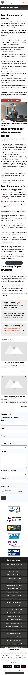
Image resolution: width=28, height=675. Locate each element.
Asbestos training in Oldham (14, 574)
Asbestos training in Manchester (14, 564)
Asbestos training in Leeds (14, 616)
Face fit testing (4, 173)
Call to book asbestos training (11, 100)
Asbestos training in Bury (14, 568)
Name (3, 420)
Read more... (24, 371)
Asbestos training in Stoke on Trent (14, 647)
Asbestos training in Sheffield (14, 637)
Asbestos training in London (14, 630)
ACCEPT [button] (17, 666)
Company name (5, 478)
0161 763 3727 (10, 332)
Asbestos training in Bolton (14, 602)
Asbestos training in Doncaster (14, 633)
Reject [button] (23, 666)
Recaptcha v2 (5, 486)
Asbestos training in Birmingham (14, 585)
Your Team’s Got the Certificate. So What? (14, 362)
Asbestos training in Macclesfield (14, 643)
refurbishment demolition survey (12, 330)
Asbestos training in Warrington (14, 592)
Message (3, 451)
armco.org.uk (19, 333)
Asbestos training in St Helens (14, 599)
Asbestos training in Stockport (14, 578)
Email (3, 428)
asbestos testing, (17, 326)
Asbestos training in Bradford (14, 605)
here (5, 318)
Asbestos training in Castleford (14, 623)
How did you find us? (7, 444)
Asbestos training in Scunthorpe (14, 626)
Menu (23, 2)
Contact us (3, 293)
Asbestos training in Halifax (14, 612)
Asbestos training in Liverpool (14, 595)
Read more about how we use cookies (14, 673)
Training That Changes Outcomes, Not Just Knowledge (14, 397)
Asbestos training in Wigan (14, 588)
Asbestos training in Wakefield (14, 619)
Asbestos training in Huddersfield (14, 609)
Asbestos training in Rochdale (14, 571)
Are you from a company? (8, 470)
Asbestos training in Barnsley (14, 640)
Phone (3, 436)
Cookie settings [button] (7, 666)
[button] (25, 375)
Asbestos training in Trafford (14, 581)
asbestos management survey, (11, 328)
